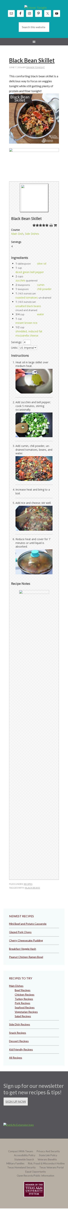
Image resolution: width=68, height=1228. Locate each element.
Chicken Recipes (24, 994)
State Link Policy (48, 1155)
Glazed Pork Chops (20, 932)
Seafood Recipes (25, 1007)
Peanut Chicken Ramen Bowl (26, 957)
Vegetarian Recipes (26, 1011)
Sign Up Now (15, 1101)
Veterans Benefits (47, 1159)
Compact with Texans (20, 1151)
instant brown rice (26, 323)
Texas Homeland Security (21, 1167)
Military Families (15, 1163)
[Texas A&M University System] (34, 1189)
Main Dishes (16, 985)
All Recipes (15, 1057)
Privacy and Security (48, 1151)
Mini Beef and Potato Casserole (27, 923)
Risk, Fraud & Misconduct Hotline (46, 1163)
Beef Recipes (22, 990)
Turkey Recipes (24, 998)
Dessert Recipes (19, 1041)
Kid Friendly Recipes (21, 1049)
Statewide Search (24, 1159)
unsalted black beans (28, 306)
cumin (40, 285)
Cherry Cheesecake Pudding (26, 940)
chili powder (44, 289)
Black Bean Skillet (32, 60)
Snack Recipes (17, 1032)
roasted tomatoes (26, 297)
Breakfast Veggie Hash (22, 948)
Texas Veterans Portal (51, 1167)
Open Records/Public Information (35, 1175)
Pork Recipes (22, 1003)
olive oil (41, 263)
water (40, 314)
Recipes (28, 884)
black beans (32, 887)
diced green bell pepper (29, 272)
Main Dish (17, 233)
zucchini (20, 280)
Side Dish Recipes (19, 1024)
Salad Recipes (23, 1016)
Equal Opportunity (35, 1171)
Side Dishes (32, 233)
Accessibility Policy (24, 1155)
